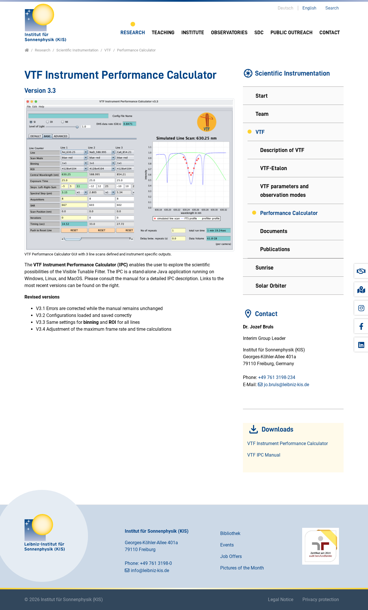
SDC (259, 32)
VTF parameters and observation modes (284, 190)
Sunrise (264, 267)
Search (332, 8)
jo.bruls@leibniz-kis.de (286, 384)
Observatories (229, 32)
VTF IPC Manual (263, 455)
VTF (260, 132)
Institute (192, 32)
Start (262, 96)
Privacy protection (320, 599)
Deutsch (285, 8)
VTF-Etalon (273, 168)
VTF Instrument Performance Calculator (287, 443)
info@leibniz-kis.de (150, 570)
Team (262, 114)
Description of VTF (282, 150)
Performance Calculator (289, 213)
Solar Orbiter (271, 285)
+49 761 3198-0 (156, 563)
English (309, 8)
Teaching (163, 32)
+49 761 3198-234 (276, 377)
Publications (275, 249)
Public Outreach (292, 32)
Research (132, 32)
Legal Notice (280, 599)
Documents (273, 231)
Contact (329, 32)
